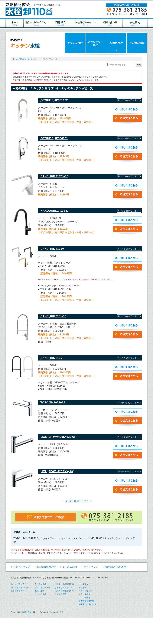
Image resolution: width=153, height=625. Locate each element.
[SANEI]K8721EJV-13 (54, 176)
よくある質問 (69, 567)
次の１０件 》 (81, 501)
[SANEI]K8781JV (51, 357)
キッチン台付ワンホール (129, 100)
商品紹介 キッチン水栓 (28, 59)
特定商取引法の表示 (115, 567)
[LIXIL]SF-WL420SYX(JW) (57, 471)
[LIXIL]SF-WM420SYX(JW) (57, 436)
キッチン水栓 (40, 584)
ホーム (15, 59)
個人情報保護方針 (46, 567)
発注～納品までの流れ (20, 587)
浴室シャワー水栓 (42, 587)
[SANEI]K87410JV (52, 248)
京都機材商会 (25, 612)
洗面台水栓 (39, 591)
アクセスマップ (21, 567)
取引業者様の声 (17, 591)
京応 (61, 612)
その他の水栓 (40, 594)
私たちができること (19, 584)
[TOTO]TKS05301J (52, 402)
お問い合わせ (84, 597)
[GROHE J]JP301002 (54, 100)
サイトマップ (91, 567)
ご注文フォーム (85, 584)
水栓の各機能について (64, 591)
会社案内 (82, 587)
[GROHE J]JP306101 (54, 138)
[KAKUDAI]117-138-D (54, 210)
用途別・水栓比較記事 (64, 584)
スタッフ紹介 (84, 594)
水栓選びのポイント (63, 587)
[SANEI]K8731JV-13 (53, 316)
